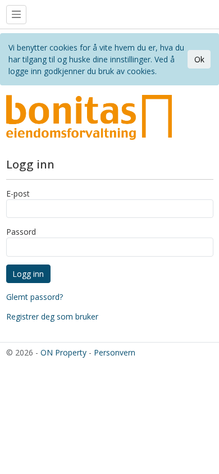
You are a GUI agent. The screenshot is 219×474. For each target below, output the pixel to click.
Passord (21, 231)
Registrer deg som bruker (52, 316)
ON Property (63, 352)
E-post (18, 193)
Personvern (114, 352)
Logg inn (28, 273)
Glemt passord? (34, 296)
